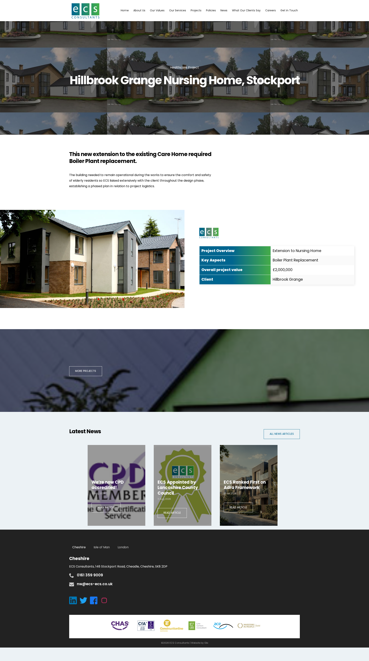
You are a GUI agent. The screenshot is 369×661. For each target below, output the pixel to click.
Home (125, 10)
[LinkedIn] (74, 600)
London (123, 547)
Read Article (106, 507)
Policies (211, 10)
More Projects (85, 371)
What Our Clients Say (246, 10)
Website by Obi (199, 642)
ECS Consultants (85, 11)
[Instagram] (105, 600)
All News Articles (282, 434)
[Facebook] (95, 600)
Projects (196, 10)
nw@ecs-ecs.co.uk (95, 584)
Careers (270, 10)
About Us (139, 10)
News (223, 10)
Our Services (177, 10)
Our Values (157, 10)
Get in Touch (289, 10)
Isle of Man (102, 547)
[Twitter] (85, 600)
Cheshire (79, 547)
